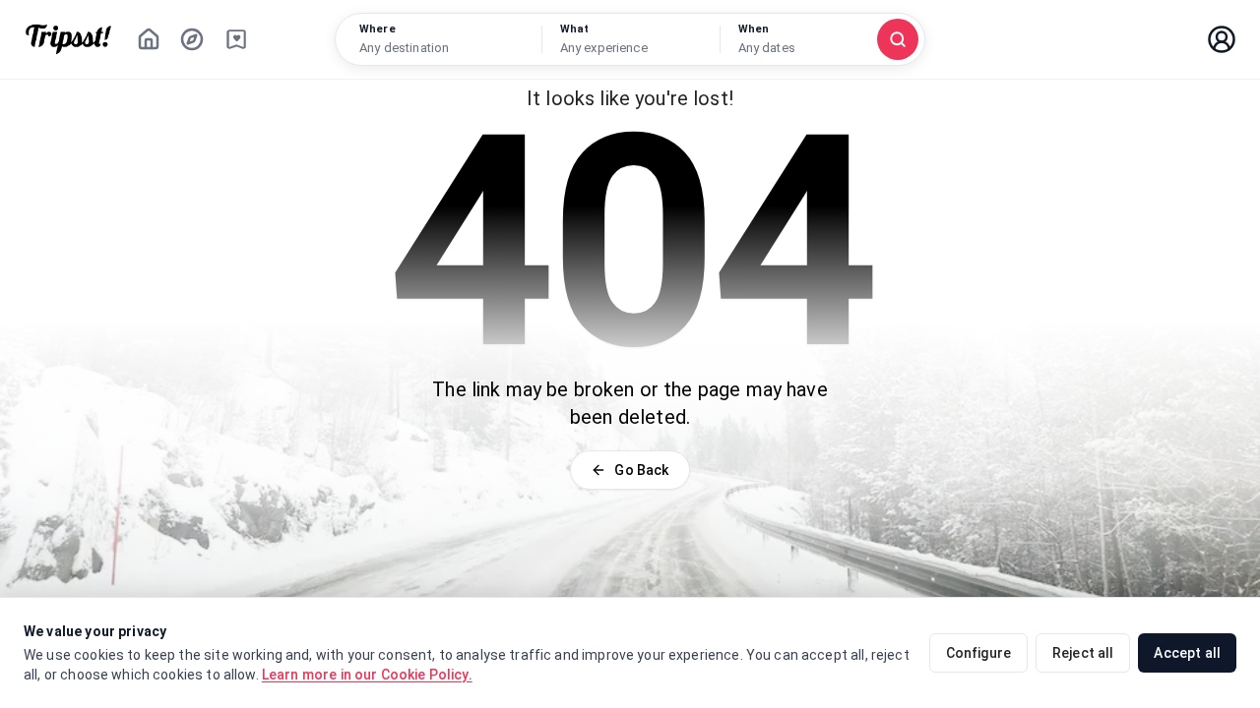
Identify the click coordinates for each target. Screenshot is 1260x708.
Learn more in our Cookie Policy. (367, 674)
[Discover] (192, 39)
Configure (978, 653)
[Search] (897, 39)
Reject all (1083, 653)
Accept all (1187, 653)
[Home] (148, 39)
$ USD (1092, 39)
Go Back (641, 470)
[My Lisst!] (236, 39)
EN (1163, 39)
